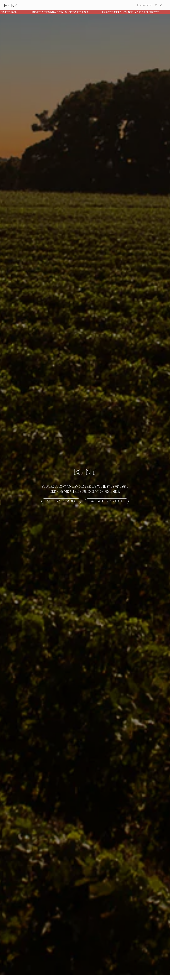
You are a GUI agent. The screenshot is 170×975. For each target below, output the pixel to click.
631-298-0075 (146, 5)
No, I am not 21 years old (107, 501)
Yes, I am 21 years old (61, 501)
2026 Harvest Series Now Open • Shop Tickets (113, 12)
